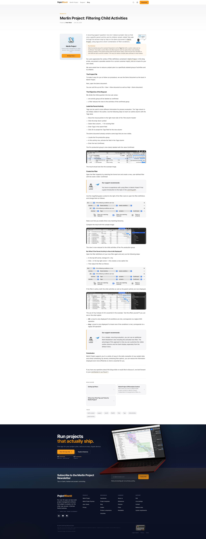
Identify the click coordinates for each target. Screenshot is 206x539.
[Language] (137, 2)
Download (144, 2)
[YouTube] (63, 515)
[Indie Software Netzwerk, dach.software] (140, 528)
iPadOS (113, 413)
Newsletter (121, 510)
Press (119, 507)
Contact (138, 504)
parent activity (91, 416)
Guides (102, 507)
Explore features (83, 452)
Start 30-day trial (65, 452)
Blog (88, 2)
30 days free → (71, 55)
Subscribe (143, 476)
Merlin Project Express (88, 501)
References (121, 501)
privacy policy (130, 481)
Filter (119, 413)
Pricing (84, 507)
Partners (120, 504)
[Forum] (67, 515)
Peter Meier (69, 22)
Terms (147, 532)
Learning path (131, 190)
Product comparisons (106, 510)
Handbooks (103, 498)
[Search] (133, 2)
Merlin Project (74, 2)
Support (82, 2)
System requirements (141, 510)
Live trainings (139, 501)
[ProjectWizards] (67, 496)
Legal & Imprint (135, 532)
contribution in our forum (99, 372)
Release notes (139, 507)
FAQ (137, 498)
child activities (132, 413)
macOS (106, 413)
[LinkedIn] (59, 515)
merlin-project (91, 413)
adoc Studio (86, 504)
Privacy (142, 532)
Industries (102, 513)
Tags (124, 413)
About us (120, 498)
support (100, 413)
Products (63, 13)
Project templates (105, 501)
